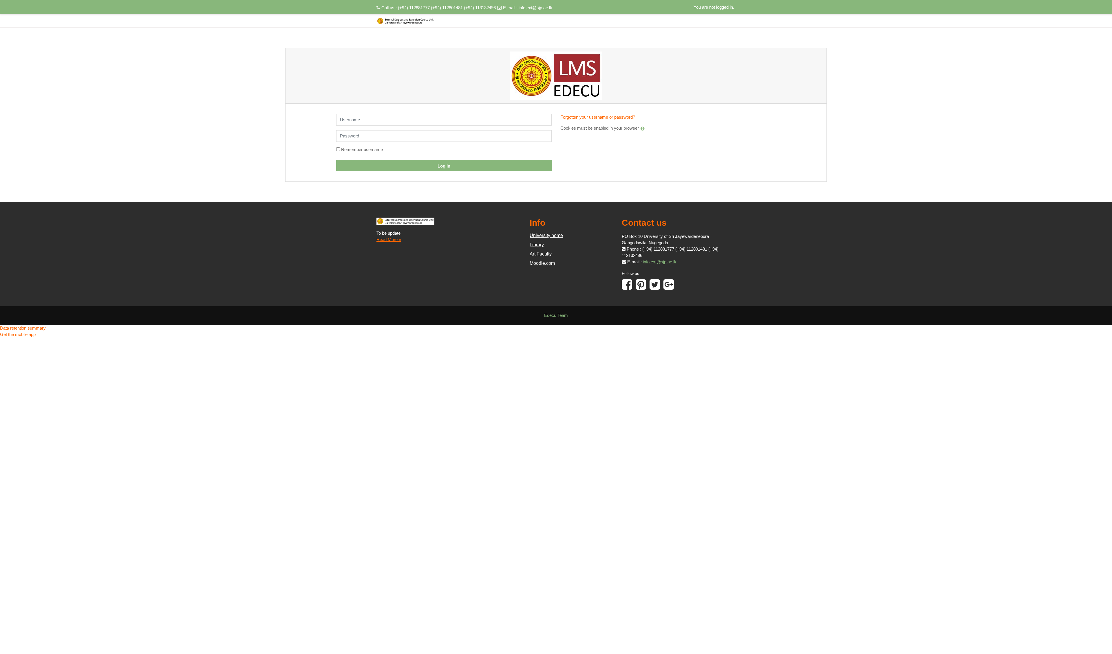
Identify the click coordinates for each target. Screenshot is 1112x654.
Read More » (388, 239)
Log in (444, 166)
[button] (644, 128)
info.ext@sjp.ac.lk (535, 7)
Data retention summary (23, 328)
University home (546, 235)
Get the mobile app (18, 334)
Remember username (362, 149)
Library (537, 244)
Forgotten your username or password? (597, 117)
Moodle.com (542, 263)
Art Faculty (541, 253)
